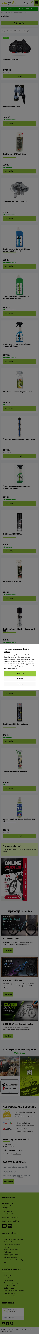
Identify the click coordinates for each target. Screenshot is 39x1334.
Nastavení (20, 679)
